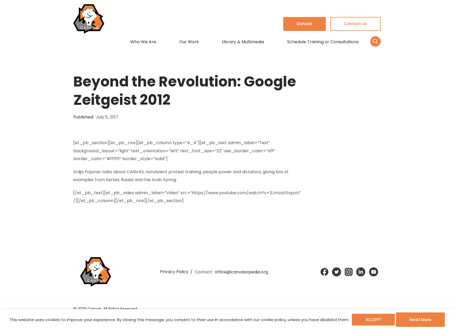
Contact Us (355, 23)
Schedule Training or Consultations (323, 42)
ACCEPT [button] (373, 319)
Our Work (189, 42)
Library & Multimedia (243, 42)
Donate (304, 23)
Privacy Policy (174, 272)
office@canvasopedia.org (241, 272)
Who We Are (143, 42)
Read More (420, 319)
